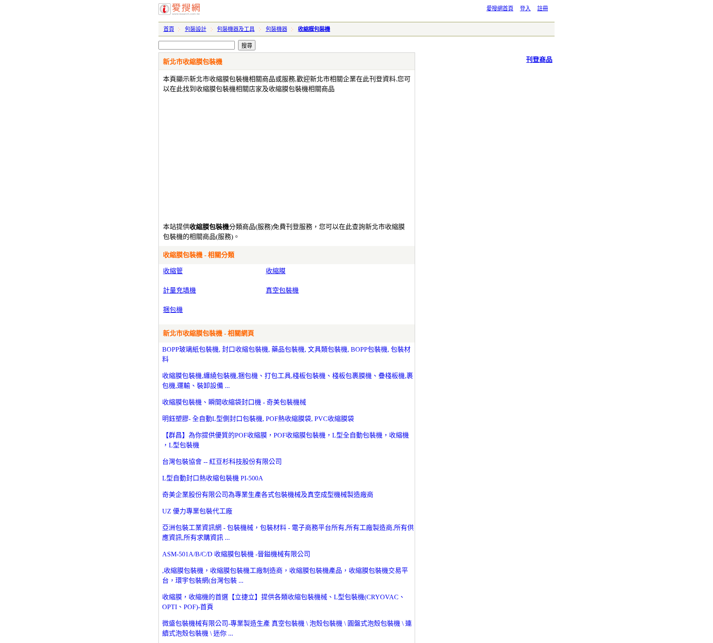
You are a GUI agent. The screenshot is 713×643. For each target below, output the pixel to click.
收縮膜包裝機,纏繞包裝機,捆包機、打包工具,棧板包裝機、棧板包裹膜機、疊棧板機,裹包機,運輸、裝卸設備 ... (287, 380)
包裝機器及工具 (236, 29)
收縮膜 (276, 270)
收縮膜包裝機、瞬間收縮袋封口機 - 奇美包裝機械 (234, 402)
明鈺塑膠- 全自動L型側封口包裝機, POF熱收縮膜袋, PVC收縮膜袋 (258, 418)
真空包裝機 (282, 290)
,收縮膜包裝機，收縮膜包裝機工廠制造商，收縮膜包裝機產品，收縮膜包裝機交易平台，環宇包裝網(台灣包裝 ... (285, 575)
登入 (525, 8)
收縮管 (173, 270)
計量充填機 (179, 290)
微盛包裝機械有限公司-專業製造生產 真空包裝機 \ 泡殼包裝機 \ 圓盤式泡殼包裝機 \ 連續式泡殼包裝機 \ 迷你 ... (287, 628)
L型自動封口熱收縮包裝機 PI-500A (212, 478)
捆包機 (173, 309)
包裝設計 (195, 29)
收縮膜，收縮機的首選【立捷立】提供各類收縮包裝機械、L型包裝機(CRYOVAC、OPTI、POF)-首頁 (283, 601)
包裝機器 (276, 29)
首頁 (168, 29)
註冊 (542, 8)
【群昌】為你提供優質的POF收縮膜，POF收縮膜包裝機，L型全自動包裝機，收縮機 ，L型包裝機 (285, 440)
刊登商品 (539, 59)
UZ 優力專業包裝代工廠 (197, 511)
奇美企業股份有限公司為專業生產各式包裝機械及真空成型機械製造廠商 (267, 494)
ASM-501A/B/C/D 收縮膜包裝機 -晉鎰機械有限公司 (236, 554)
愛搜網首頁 (499, 8)
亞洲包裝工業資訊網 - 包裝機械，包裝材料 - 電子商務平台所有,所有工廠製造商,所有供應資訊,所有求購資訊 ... (288, 532)
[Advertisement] (263, 156)
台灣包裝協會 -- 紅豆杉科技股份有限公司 (222, 461)
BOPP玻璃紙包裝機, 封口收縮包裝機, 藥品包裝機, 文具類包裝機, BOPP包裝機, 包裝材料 (286, 354)
